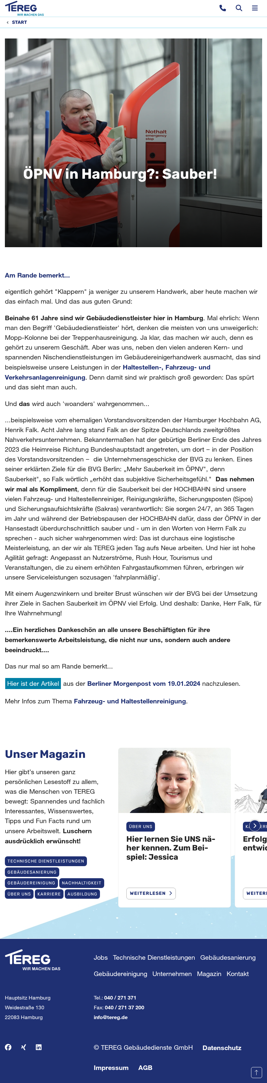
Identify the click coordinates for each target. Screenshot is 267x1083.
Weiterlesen (148, 893)
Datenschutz (222, 1047)
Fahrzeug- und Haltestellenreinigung (130, 701)
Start (19, 22)
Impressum (111, 1067)
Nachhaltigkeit (82, 882)
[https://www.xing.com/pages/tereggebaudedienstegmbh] (23, 1047)
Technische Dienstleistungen (45, 861)
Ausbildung (82, 894)
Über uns (19, 894)
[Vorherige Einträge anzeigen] (123, 825)
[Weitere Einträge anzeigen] (254, 825)
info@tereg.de (111, 1017)
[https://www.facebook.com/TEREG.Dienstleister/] (8, 1047)
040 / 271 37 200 (124, 1007)
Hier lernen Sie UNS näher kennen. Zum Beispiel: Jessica (170, 848)
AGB (145, 1067)
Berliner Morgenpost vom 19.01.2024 (143, 683)
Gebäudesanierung (32, 872)
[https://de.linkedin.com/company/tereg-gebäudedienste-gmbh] (39, 1047)
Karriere (49, 894)
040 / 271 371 (120, 997)
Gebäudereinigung (31, 882)
